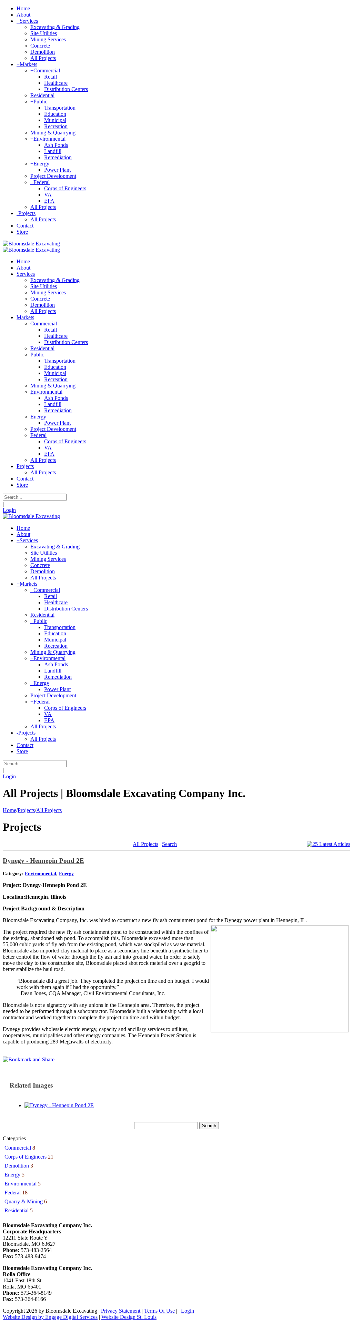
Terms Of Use (159, 1311)
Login (9, 510)
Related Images (31, 1085)
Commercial (19, 1148)
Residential (18, 1210)
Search (169, 844)
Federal (16, 1192)
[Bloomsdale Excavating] (31, 243)
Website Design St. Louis (129, 1317)
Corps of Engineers (28, 1157)
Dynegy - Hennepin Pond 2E (43, 860)
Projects (26, 810)
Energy (66, 873)
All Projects (49, 810)
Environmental (40, 873)
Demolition (18, 1166)
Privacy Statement (120, 1311)
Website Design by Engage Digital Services (50, 1317)
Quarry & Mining (25, 1201)
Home (9, 810)
